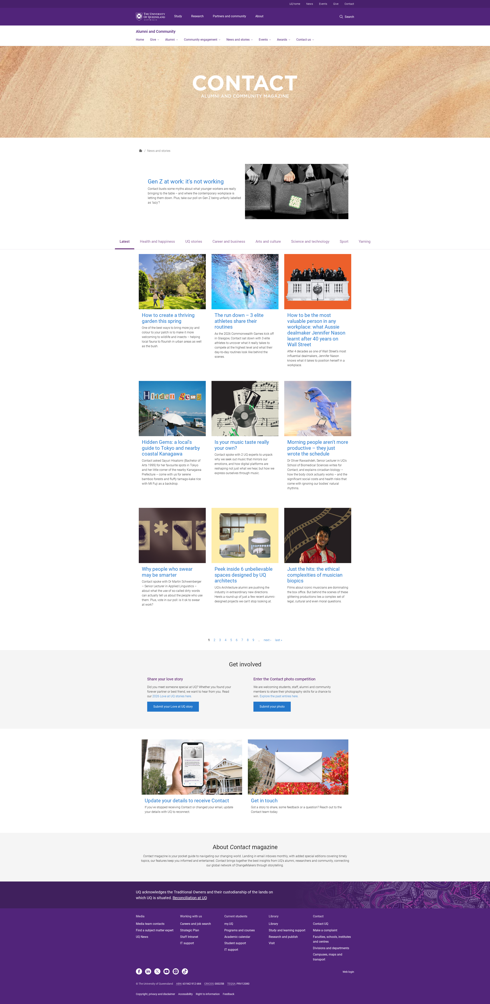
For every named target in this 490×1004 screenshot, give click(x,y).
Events (323, 3)
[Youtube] (166, 971)
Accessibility (185, 994)
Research (197, 16)
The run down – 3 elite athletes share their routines (239, 321)
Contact (349, 3)
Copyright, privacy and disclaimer (155, 994)
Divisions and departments (331, 948)
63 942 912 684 (192, 983)
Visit (272, 943)
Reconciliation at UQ (190, 897)
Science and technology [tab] (310, 241)
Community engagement (200, 39)
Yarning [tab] (365, 241)
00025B (219, 983)
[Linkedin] (148, 971)
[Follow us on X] (157, 971)
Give (335, 3)
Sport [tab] (344, 241)
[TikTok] (185, 971)
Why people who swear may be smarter (167, 572)
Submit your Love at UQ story (173, 706)
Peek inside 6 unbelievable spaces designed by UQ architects (244, 575)
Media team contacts (150, 924)
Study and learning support (287, 930)
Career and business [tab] (228, 241)
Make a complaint (325, 930)
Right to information (208, 994)
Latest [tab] (125, 241)
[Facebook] (139, 971)
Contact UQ (320, 924)
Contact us (303, 39)
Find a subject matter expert (154, 930)
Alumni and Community (156, 31)
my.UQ (228, 924)
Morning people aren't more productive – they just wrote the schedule (317, 448)
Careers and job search (195, 924)
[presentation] (124, 241)
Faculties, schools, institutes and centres (332, 939)
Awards (282, 39)
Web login (348, 971)
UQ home (294, 3)
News (309, 3)
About (259, 16)
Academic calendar (237, 937)
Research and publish (283, 937)
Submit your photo (272, 706)
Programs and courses (239, 930)
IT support (187, 943)
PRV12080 (243, 983)
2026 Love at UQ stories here (171, 696)
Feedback (228, 994)
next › (267, 640)
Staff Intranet (189, 937)
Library (273, 924)
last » (278, 640)
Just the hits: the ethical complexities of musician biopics (314, 575)
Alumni (170, 39)
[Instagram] (176, 971)
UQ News (142, 937)
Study (178, 16)
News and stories (238, 39)
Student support (235, 943)
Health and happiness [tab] (157, 241)
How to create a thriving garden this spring (168, 318)
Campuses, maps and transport (327, 957)
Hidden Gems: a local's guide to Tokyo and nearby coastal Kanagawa (171, 448)
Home (140, 39)
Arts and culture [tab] (268, 241)
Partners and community (229, 16)
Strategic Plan (189, 930)
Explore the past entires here (279, 696)
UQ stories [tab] (193, 241)
